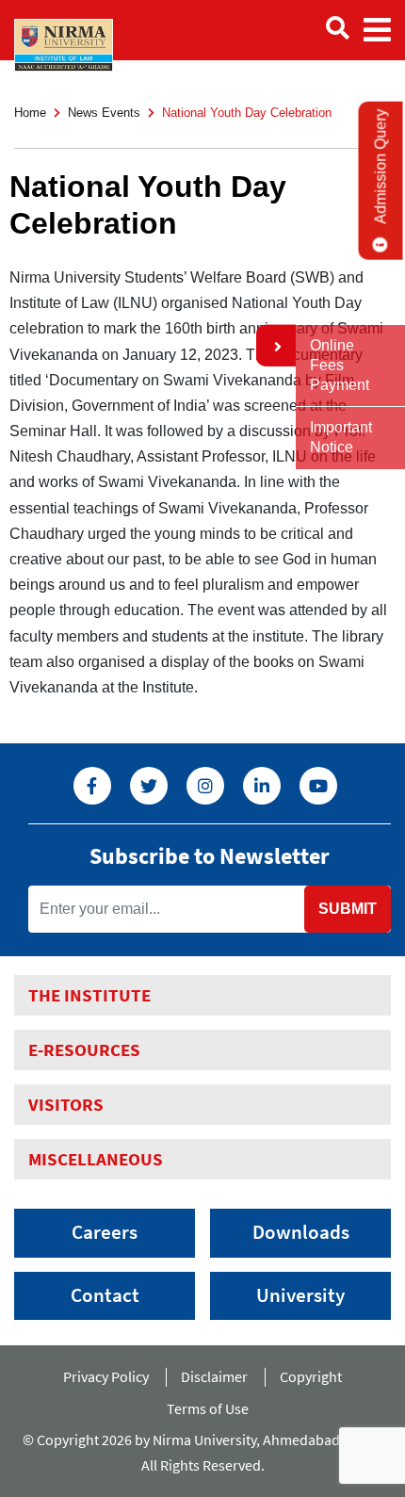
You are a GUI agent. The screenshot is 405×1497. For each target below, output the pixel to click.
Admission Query (381, 166)
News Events (104, 113)
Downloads (300, 1232)
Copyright (311, 1376)
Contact (105, 1295)
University (300, 1295)
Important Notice (341, 437)
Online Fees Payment (339, 365)
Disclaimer (214, 1376)
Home (30, 113)
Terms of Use (210, 1408)
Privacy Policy (106, 1376)
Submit (347, 909)
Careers (105, 1232)
